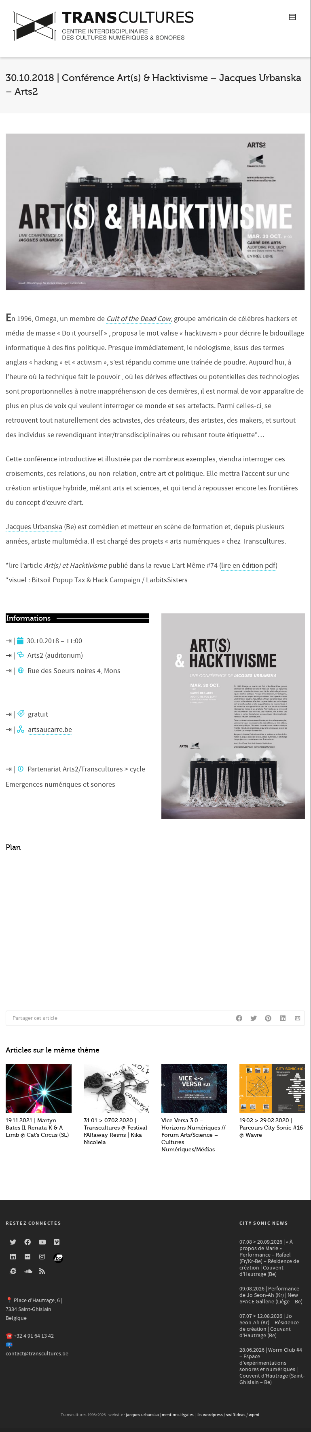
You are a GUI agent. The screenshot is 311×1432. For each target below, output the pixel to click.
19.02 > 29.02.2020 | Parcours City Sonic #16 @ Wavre (271, 1127)
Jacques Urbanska (34, 527)
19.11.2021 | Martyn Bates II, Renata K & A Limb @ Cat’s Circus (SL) (37, 1127)
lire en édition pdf (248, 565)
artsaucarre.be (50, 729)
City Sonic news (263, 1223)
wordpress (213, 1415)
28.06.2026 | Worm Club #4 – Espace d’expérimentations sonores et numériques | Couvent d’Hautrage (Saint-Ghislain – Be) (272, 1366)
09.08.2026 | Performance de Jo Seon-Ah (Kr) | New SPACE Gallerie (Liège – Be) (271, 1295)
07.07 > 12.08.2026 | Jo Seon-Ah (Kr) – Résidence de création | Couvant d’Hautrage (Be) (269, 1326)
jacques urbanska (142, 1415)
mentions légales (178, 1415)
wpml (254, 1415)
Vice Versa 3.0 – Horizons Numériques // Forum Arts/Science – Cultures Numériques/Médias (193, 1135)
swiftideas (235, 1415)
